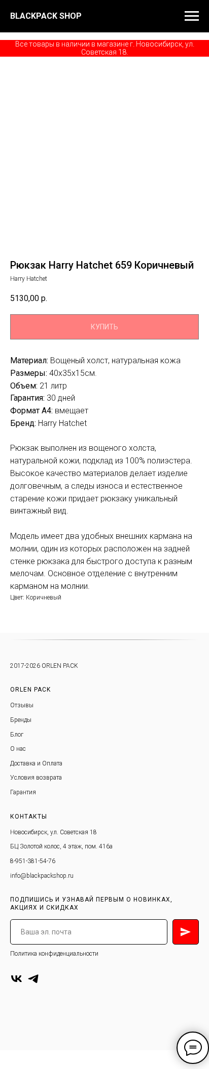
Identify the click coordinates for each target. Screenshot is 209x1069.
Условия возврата (36, 777)
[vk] (16, 978)
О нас (18, 748)
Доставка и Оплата (36, 763)
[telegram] (33, 978)
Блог (16, 734)
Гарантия (23, 792)
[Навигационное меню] (192, 16)
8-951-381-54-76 (32, 861)
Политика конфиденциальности (54, 953)
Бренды (20, 719)
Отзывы (21, 705)
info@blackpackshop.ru (42, 875)
